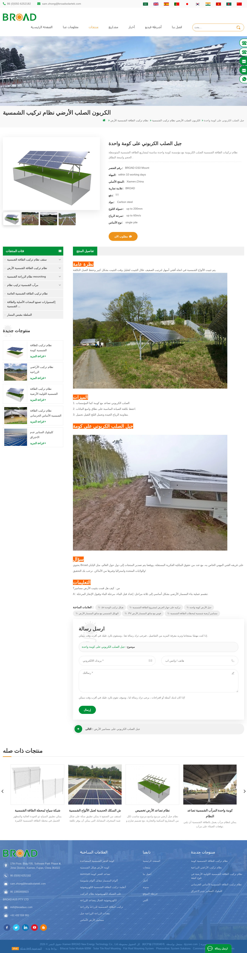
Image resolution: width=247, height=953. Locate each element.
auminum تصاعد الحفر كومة (95, 874)
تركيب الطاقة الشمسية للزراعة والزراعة (101, 906)
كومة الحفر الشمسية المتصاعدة (97, 860)
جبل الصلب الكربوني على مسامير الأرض (117, 728)
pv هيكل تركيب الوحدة (112, 607)
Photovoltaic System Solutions (173, 948)
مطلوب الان (121, 236)
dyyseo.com (191, 944)
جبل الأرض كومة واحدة (200, 607)
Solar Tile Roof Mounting (107, 948)
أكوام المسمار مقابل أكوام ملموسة (99, 880)
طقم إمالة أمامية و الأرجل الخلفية (210, 810)
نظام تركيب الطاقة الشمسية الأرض (27, 268)
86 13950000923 (19, 891)
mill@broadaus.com (21, 907)
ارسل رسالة (221, 948)
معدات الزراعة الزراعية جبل (95, 913)
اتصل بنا (177, 27)
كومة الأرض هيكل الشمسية (94, 867)
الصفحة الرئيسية (41, 27)
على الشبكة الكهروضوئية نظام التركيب (100, 893)
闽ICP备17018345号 (153, 944)
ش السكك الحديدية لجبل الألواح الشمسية (37, 810)
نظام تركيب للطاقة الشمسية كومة (41, 348)
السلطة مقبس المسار (19, 314)
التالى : (89, 728)
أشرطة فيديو (153, 27)
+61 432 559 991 (19, 915)
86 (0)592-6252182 (19, 3)
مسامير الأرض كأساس (92, 919)
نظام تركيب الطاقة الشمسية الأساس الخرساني (45, 413)
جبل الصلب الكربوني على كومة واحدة (103, 646)
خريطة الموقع (150, 893)
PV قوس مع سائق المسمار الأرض (144, 613)
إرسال (87, 709)
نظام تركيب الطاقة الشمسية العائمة (27, 293)
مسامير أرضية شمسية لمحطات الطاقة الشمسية (193, 613)
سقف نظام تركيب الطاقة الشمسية (27, 259)
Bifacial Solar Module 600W (75, 948)
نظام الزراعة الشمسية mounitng (26, 276)
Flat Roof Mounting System (138, 948)
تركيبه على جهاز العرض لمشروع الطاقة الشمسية (156, 607)
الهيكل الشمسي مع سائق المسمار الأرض (98, 613)
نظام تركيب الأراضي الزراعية (41, 369)
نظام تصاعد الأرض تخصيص (95, 810)
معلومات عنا (70, 27)
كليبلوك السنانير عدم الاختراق (41, 435)
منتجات (93, 27)
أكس (145, 900)
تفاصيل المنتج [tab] (85, 251)
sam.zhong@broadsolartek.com (61, 3)
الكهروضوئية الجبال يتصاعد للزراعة (98, 900)
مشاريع (113, 27)
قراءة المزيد (37, 356)
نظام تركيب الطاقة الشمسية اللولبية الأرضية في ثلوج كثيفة (44, 391)
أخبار (132, 27)
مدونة (146, 887)
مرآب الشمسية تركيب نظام (22, 285)
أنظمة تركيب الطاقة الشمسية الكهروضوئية (103, 887)
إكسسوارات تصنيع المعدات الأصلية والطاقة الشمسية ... (31, 304)
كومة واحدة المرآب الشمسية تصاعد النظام (152, 813)
